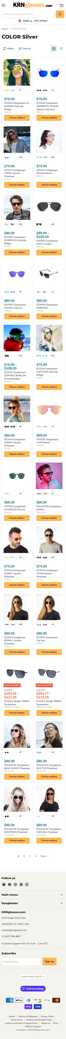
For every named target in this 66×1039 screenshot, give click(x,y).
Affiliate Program (33, 1026)
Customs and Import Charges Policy (21, 1023)
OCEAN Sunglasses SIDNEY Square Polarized (14, 573)
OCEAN (7, 112)
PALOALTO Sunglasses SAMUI (48, 508)
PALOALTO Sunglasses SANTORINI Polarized (16, 830)
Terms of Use (17, 1019)
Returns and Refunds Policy (39, 1019)
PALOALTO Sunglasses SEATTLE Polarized (48, 767)
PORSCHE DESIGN (12, 707)
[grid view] (53, 48)
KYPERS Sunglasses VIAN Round (47, 441)
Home (5, 28)
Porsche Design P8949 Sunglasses (16, 703)
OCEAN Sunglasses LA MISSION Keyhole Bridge (16, 106)
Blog (55, 1023)
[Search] (60, 14)
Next (43, 856)
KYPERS (40, 247)
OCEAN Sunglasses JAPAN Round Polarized (47, 573)
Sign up (49, 961)
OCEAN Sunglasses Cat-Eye (47, 639)
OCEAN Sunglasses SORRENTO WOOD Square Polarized (47, 106)
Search (12, 1016)
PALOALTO (41, 512)
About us (45, 1023)
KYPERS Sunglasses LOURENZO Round (15, 508)
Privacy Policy (47, 1016)
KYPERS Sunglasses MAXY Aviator (47, 242)
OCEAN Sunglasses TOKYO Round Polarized (14, 173)
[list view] (60, 48)
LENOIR (39, 311)
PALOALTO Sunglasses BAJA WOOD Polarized (17, 767)
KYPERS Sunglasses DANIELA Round (15, 306)
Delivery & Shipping (28, 1016)
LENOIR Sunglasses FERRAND (47, 306)
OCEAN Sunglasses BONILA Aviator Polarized (14, 640)
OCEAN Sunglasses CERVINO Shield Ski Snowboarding (15, 375)
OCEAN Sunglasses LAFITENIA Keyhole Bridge (47, 371)
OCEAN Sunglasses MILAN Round (47, 172)
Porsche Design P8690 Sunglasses (48, 703)
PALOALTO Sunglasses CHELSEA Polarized (48, 830)
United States (31, 976)
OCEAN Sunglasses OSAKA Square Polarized (14, 442)
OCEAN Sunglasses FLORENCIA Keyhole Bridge (15, 240)
